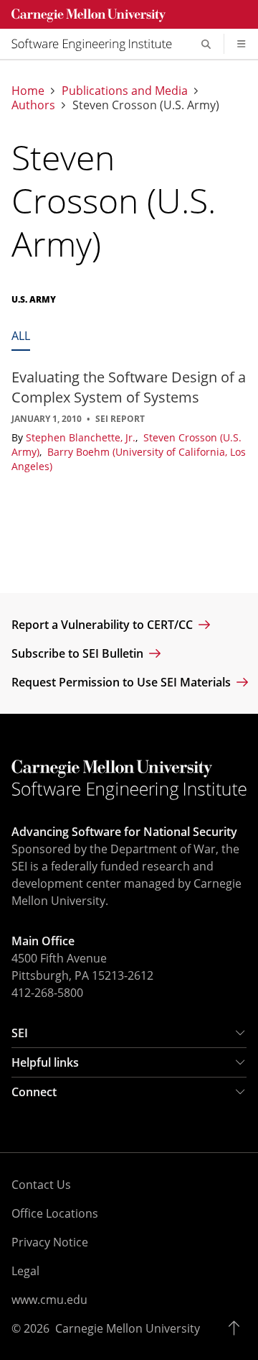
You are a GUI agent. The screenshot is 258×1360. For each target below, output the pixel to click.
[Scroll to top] (238, 1328)
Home (27, 90)
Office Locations (54, 1213)
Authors (33, 105)
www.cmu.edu (49, 1300)
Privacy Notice (49, 1242)
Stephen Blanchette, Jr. (82, 437)
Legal (25, 1271)
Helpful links (45, 1062)
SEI (19, 1033)
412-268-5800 (47, 993)
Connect (34, 1092)
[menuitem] (97, 43)
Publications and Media (125, 90)
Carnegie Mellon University (127, 1328)
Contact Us (41, 1185)
